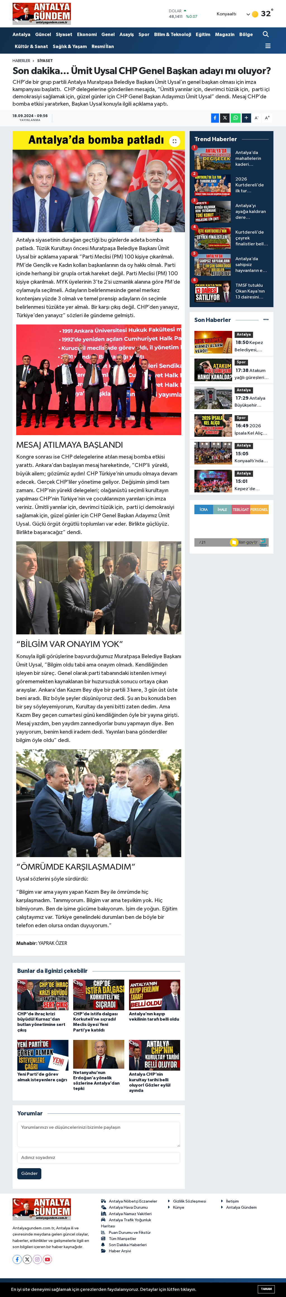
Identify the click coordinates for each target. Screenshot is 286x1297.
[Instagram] (37, 1259)
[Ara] (266, 35)
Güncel (43, 34)
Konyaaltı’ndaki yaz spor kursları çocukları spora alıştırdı (251, 458)
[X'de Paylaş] (225, 118)
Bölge (246, 34)
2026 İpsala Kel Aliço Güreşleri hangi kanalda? (250, 430)
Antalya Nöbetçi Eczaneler (133, 1201)
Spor (144, 34)
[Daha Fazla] (246, 118)
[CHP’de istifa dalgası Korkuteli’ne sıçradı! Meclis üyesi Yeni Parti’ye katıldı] (98, 994)
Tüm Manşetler (122, 1239)
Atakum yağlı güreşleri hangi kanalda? (250, 374)
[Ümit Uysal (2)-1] (99, 802)
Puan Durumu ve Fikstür (130, 1232)
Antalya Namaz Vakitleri (130, 1214)
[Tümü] (266, 320)
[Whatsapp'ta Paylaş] (235, 118)
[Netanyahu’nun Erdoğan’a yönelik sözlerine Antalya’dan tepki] (98, 1054)
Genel (108, 34)
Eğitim (203, 34)
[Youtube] (47, 1259)
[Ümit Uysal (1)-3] (99, 379)
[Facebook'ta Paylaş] (215, 118)
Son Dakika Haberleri (128, 1245)
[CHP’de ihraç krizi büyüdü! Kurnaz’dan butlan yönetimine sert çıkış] (42, 994)
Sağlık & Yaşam (70, 46)
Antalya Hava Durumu (128, 1207)
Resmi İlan (103, 46)
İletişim (232, 1201)
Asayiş (127, 34)
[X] (27, 1259)
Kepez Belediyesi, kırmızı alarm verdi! (249, 347)
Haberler (21, 61)
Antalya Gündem (241, 1207)
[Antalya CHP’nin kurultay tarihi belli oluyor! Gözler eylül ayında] (154, 1055)
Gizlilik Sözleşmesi (189, 1201)
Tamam (266, 1289)
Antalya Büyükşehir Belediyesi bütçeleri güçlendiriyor (250, 402)
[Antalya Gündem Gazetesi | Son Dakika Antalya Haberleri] (42, 13)
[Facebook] (17, 1259)
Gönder (29, 1173)
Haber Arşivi (120, 1251)
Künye (178, 1207)
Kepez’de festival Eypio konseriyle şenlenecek (248, 485)
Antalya (21, 34)
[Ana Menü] (267, 47)
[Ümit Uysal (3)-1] (99, 587)
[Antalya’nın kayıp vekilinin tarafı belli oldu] (154, 994)
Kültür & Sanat (31, 46)
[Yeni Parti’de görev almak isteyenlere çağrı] (42, 1055)
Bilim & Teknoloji (172, 34)
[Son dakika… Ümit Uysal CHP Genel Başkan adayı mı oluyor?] (99, 181)
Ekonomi (87, 34)
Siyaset (64, 34)
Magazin (225, 34)
